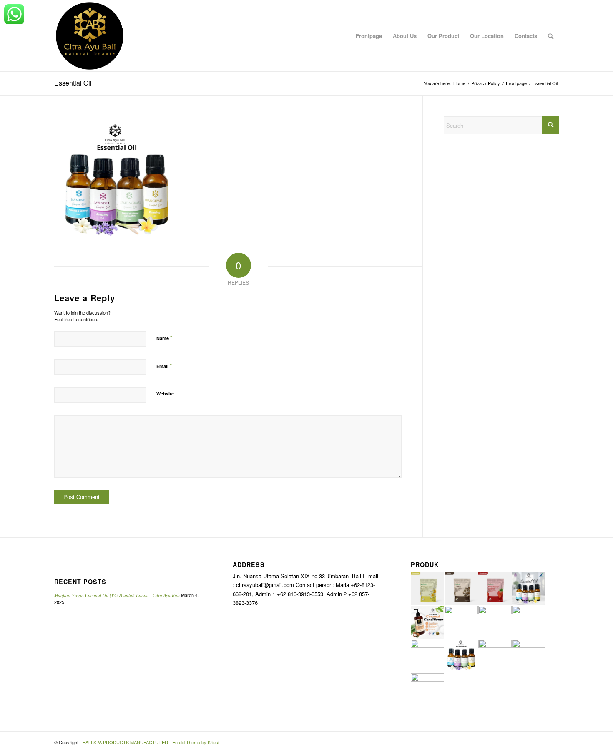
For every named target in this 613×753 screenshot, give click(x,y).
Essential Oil (73, 83)
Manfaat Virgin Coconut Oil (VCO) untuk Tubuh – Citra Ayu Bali (117, 595)
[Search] (551, 35)
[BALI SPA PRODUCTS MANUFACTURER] (89, 35)
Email (164, 366)
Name (164, 338)
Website (165, 393)
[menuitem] (368, 35)
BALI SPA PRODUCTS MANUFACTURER (125, 742)
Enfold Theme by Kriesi (195, 742)
